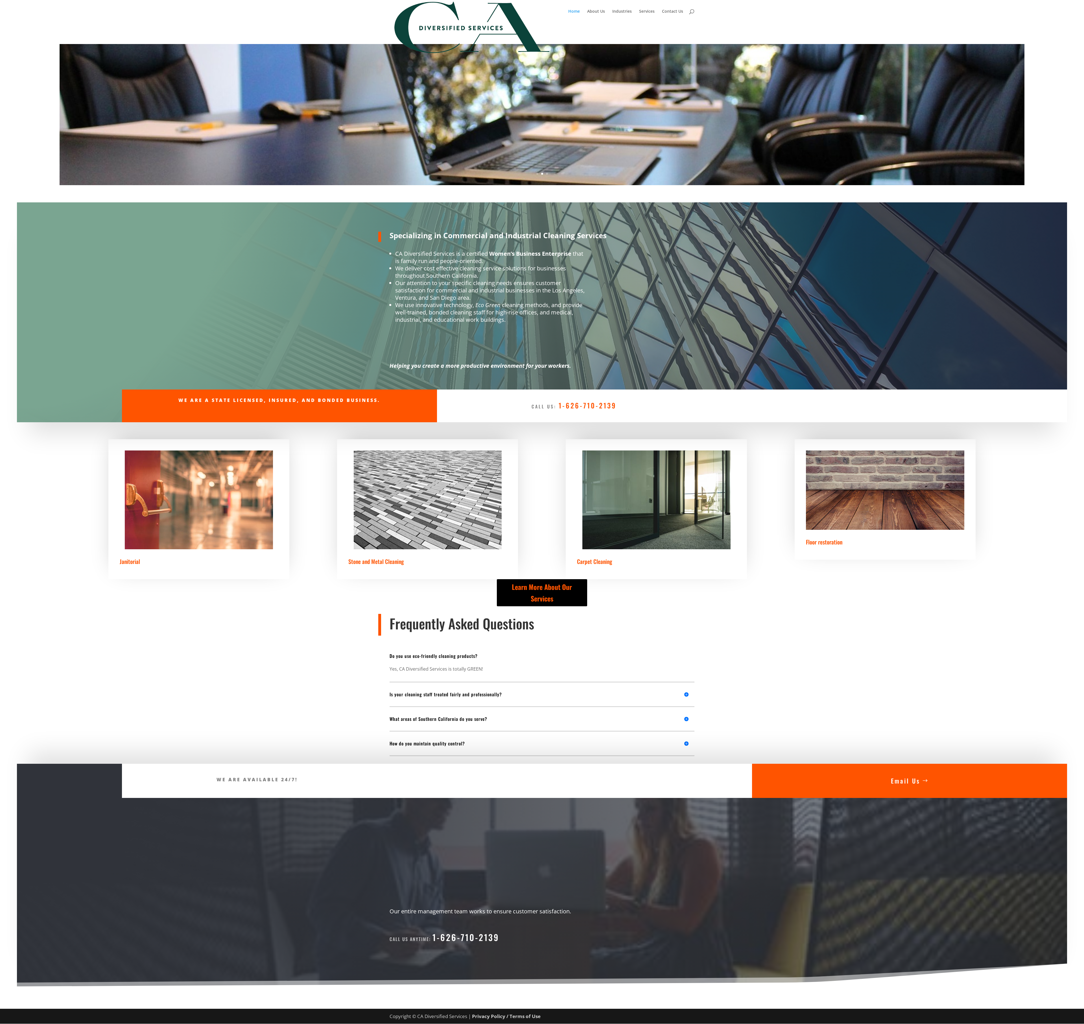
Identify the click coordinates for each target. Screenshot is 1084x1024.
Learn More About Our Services (542, 592)
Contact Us (672, 11)
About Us (596, 11)
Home (574, 11)
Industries (622, 11)
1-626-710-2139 (588, 405)
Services (647, 11)
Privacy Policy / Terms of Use (506, 1016)
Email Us (905, 780)
